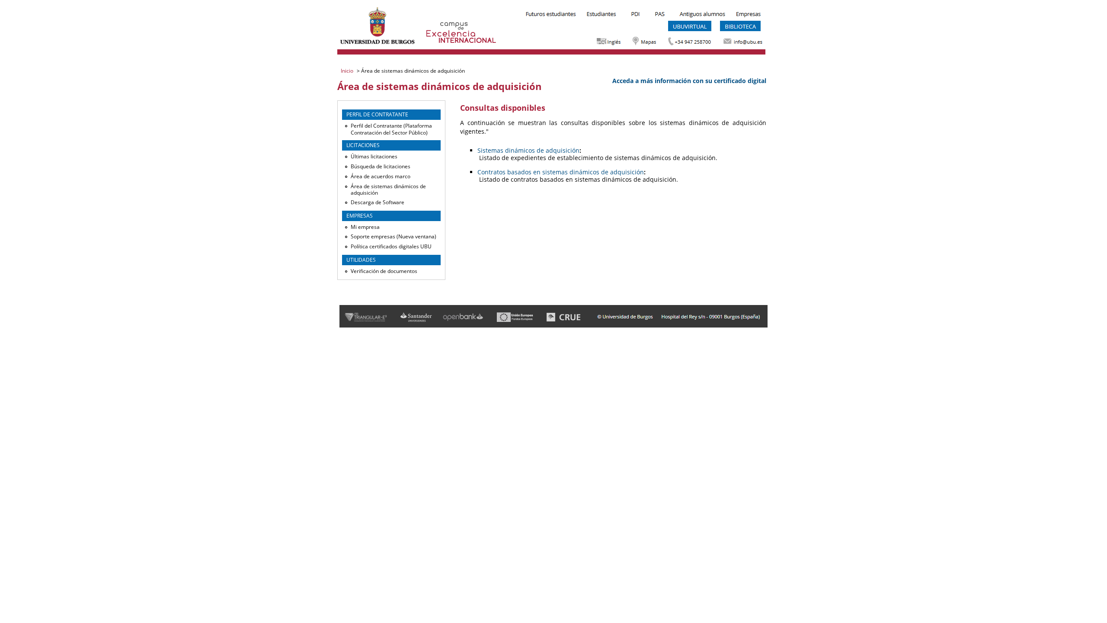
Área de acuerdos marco (380, 176)
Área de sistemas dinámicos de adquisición (388, 190)
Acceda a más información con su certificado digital (689, 81)
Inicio (348, 70)
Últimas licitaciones (374, 156)
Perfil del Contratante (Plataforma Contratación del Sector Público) (391, 129)
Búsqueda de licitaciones (380, 166)
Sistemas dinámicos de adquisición (528, 150)
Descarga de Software (377, 202)
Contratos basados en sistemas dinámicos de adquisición (560, 172)
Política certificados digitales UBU (391, 246)
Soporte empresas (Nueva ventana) (393, 236)
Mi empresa (365, 227)
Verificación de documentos (384, 271)
